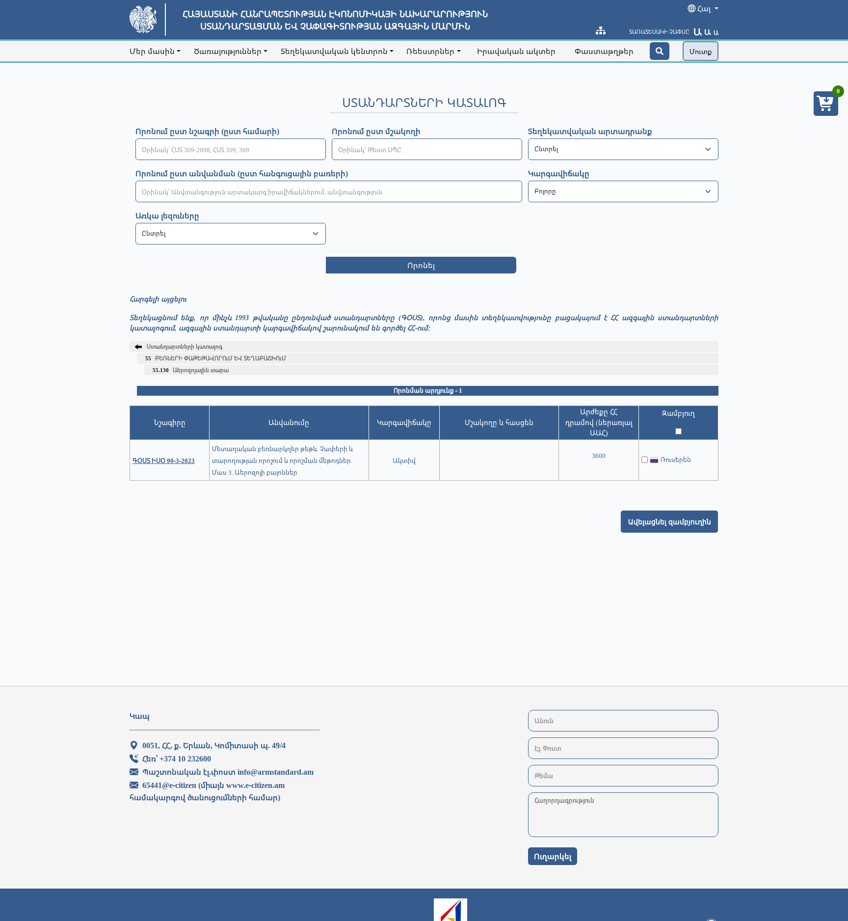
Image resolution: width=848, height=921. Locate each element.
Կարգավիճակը (558, 173)
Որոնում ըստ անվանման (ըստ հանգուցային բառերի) (241, 173)
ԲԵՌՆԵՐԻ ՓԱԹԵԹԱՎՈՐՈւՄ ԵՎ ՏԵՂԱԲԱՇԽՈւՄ (215, 358)
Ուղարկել (552, 856)
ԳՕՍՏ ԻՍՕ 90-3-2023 (163, 460)
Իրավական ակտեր (516, 51)
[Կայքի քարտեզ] (601, 30)
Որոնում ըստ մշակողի (376, 131)
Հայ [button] (704, 8)
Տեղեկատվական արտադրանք (590, 131)
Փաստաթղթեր (604, 51)
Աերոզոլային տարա (191, 370)
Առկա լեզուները (167, 215)
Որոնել (421, 265)
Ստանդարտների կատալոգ (184, 346)
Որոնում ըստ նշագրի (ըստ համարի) (207, 131)
